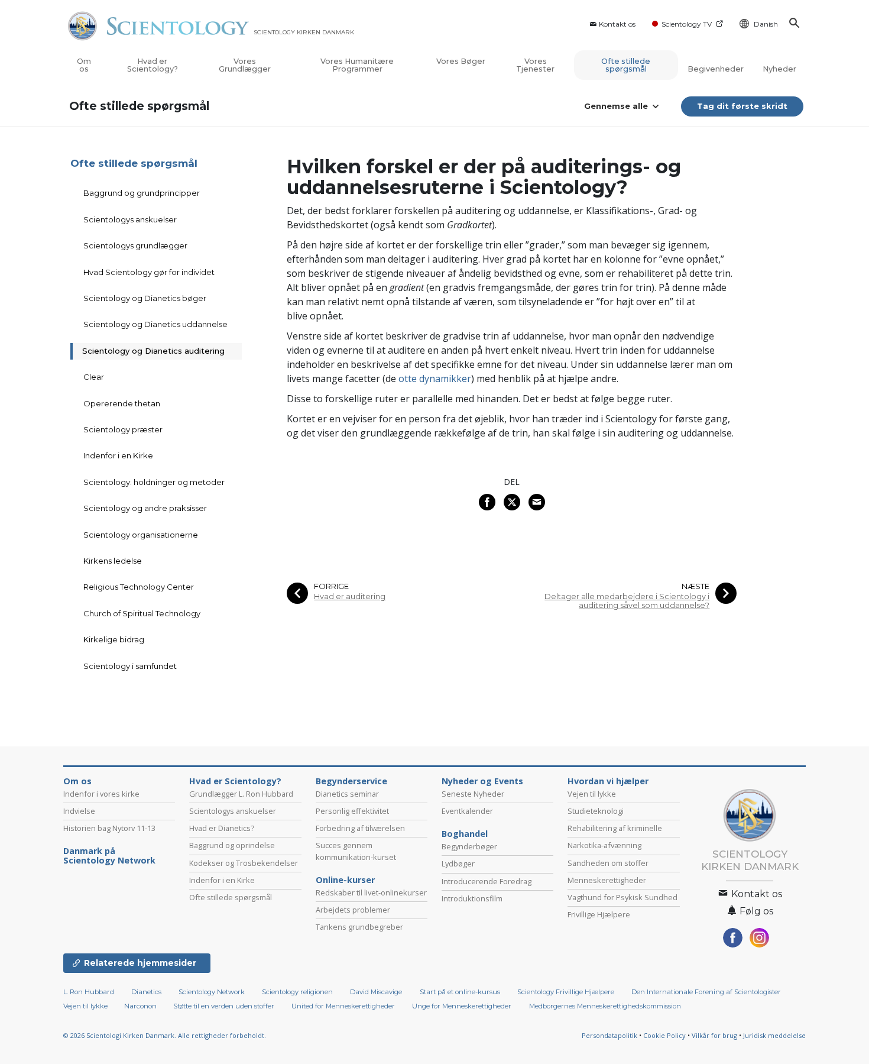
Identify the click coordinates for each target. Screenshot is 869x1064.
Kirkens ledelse (112, 560)
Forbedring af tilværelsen (360, 828)
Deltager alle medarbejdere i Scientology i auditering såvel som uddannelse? (626, 601)
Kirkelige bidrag (113, 639)
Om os (84, 65)
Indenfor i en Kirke (118, 455)
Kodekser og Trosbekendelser (243, 863)
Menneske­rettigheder (607, 880)
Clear (93, 376)
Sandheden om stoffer (608, 863)
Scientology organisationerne (140, 534)
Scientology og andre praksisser (145, 508)
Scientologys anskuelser (130, 219)
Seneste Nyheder (473, 793)
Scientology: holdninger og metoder (154, 482)
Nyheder (779, 68)
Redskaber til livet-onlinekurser (371, 892)
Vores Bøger (460, 61)
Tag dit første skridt (742, 106)
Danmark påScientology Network (109, 855)
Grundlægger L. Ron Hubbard (241, 793)
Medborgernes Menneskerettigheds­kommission (605, 1006)
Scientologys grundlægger (135, 245)
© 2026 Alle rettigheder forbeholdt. (164, 1035)
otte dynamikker (434, 378)
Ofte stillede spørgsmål (625, 65)
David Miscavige (376, 992)
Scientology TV (687, 24)
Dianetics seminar (347, 793)
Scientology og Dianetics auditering (153, 350)
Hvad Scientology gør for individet (149, 272)
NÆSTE (695, 586)
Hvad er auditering (349, 596)
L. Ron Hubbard (88, 992)
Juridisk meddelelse (774, 1035)
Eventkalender (467, 811)
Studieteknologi (596, 811)
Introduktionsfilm (472, 898)
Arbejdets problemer (353, 909)
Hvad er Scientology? (152, 65)
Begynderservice (351, 781)
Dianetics (146, 992)
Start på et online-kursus (460, 992)
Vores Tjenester (535, 65)
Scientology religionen (297, 992)
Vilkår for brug (714, 1035)
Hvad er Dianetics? (221, 828)
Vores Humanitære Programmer (357, 65)
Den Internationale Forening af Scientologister (706, 992)
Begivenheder (716, 68)
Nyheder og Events (482, 781)
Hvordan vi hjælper (608, 781)
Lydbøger (458, 863)
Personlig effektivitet (352, 811)
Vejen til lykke (592, 793)
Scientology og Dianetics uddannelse (155, 324)
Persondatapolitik (609, 1035)
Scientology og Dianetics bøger (144, 298)
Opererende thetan (121, 403)
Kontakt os (617, 24)
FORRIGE (331, 586)
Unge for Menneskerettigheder (461, 1006)
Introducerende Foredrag (486, 881)
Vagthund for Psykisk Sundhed (622, 897)
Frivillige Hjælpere (599, 914)
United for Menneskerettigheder (343, 1006)
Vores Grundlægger (245, 65)
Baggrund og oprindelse (232, 845)
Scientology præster (123, 429)
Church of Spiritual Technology (141, 613)
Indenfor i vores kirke (101, 793)
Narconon (141, 1006)
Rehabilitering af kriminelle (615, 828)
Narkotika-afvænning (604, 845)
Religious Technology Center (138, 586)
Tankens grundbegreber (359, 926)
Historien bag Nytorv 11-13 (109, 828)
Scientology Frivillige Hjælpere (565, 992)
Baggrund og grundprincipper (141, 193)
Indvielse (79, 811)
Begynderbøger (469, 846)
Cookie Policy (664, 1035)
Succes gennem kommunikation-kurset (356, 851)
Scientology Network (212, 992)
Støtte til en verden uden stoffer (223, 1006)
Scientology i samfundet (130, 666)
